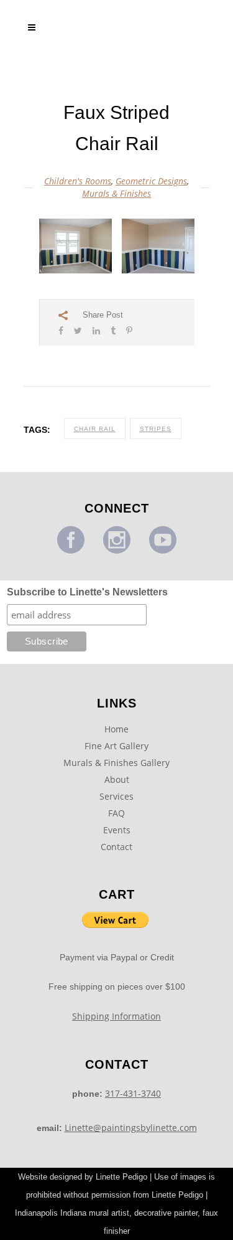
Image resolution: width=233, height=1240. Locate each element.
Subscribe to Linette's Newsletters (87, 592)
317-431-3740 (133, 1093)
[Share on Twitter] (78, 330)
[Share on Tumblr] (113, 330)
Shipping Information (116, 1016)
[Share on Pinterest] (129, 330)
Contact (116, 847)
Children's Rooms (77, 181)
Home (116, 729)
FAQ (116, 813)
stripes (155, 428)
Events (116, 830)
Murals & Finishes (116, 193)
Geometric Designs (151, 181)
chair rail (95, 428)
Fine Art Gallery (116, 746)
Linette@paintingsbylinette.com (131, 1128)
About (116, 779)
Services (116, 796)
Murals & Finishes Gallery (116, 763)
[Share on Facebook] (60, 330)
